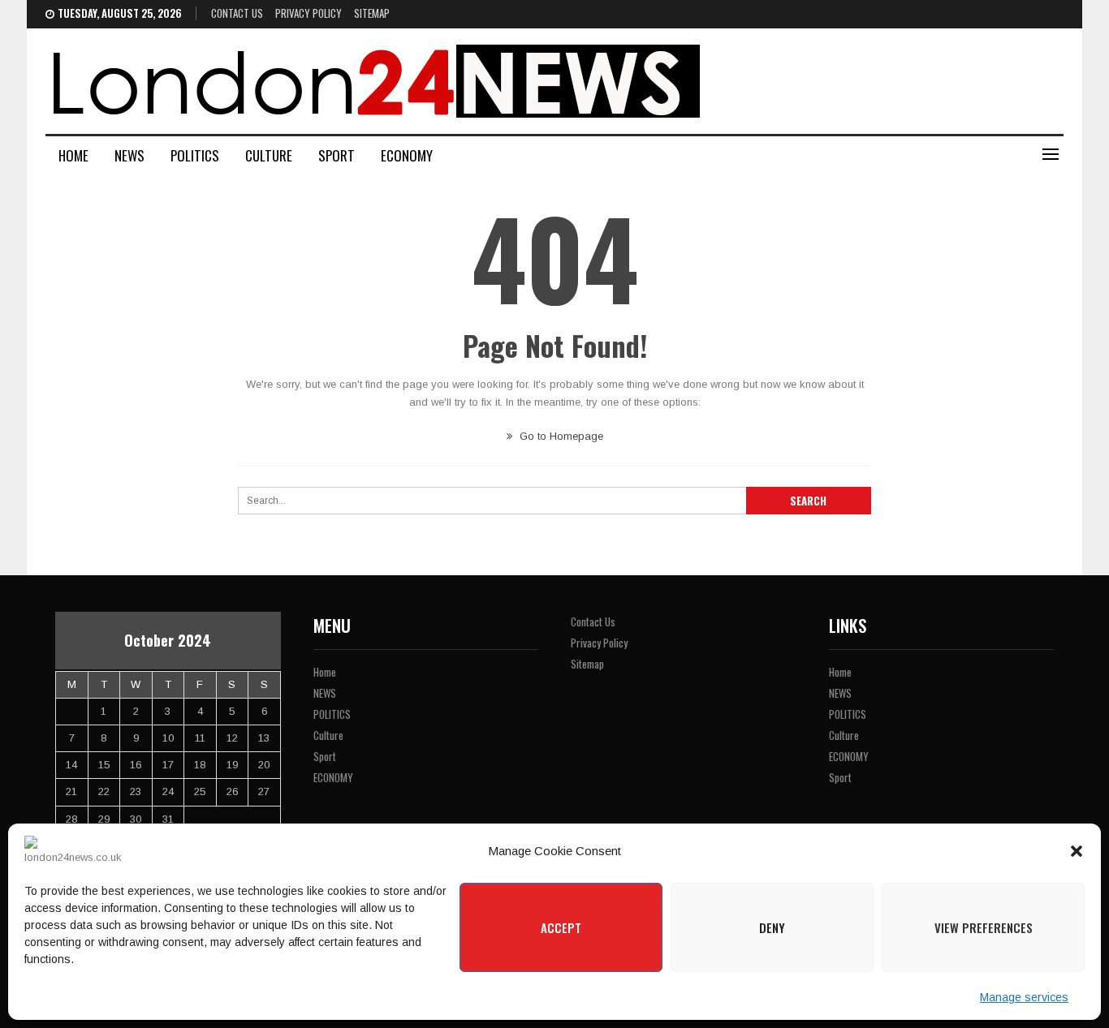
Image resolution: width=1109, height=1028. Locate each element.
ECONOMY (407, 155)
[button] (1076, 851)
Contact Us (237, 13)
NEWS (129, 155)
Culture (268, 155)
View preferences (983, 927)
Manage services (1024, 997)
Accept (561, 927)
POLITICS (194, 155)
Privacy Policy (308, 13)
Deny (772, 927)
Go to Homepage (559, 436)
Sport (336, 155)
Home (73, 155)
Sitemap (372, 13)
